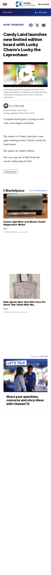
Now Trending (13, 24)
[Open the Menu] (4, 4)
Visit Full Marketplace (38, 191)
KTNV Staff (18, 106)
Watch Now (43, 4)
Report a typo (10, 171)
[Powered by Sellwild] (43, 356)
